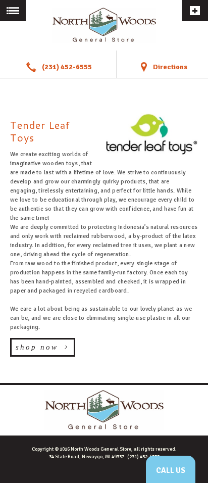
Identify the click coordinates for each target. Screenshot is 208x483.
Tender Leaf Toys (40, 131)
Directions (170, 67)
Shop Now (37, 347)
